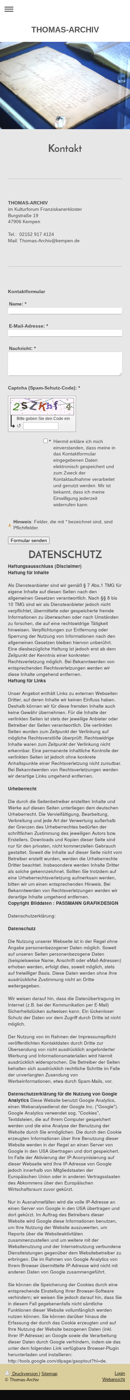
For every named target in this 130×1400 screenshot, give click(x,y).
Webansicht (113, 1379)
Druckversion (25, 1373)
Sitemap (49, 1373)
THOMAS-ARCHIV (65, 29)
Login (120, 1373)
